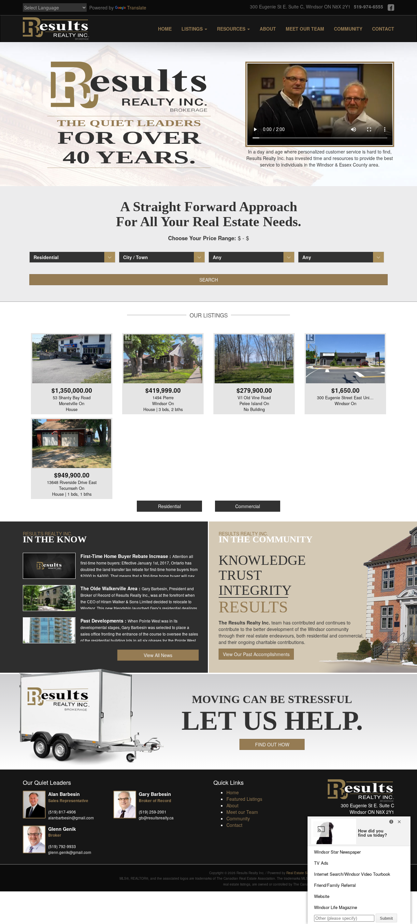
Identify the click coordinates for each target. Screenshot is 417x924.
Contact (383, 28)
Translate (136, 7)
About (268, 28)
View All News (158, 655)
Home (165, 28)
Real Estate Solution (301, 872)
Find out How (272, 744)
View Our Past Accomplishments (256, 654)
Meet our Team (305, 28)
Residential (169, 506)
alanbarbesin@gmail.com (71, 817)
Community (348, 28)
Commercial (247, 506)
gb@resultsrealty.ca (156, 817)
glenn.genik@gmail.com (69, 852)
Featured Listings (244, 799)
